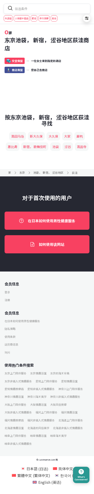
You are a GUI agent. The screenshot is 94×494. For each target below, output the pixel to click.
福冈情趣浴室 (69, 412)
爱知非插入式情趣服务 (41, 389)
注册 (7, 300)
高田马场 (17, 136)
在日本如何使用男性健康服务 (51, 220)
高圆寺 (81, 146)
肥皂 (34, 18)
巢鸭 (79, 136)
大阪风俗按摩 (58, 404)
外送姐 (8, 18)
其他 (54, 18)
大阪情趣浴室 (38, 404)
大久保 (53, 136)
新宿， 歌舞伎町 (34, 146)
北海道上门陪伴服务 (70, 420)
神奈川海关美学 (37, 396)
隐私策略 (10, 329)
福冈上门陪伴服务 (46, 412)
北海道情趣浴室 (14, 428)
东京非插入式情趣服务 (18, 381)
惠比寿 (12, 146)
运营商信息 (11, 344)
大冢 (67, 136)
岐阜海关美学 (58, 435)
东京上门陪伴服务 (15, 373)
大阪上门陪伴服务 (15, 404)
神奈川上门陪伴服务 (70, 389)
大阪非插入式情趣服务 (18, 412)
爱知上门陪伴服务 (46, 381)
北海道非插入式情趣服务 (68, 428)
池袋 (55, 146)
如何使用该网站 (51, 244)
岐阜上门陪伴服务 (15, 435)
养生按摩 (44, 18)
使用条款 (10, 336)
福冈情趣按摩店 (14, 420)
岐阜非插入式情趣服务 (18, 443)
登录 (7, 292)
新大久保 (36, 136)
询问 (7, 352)
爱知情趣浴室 (69, 381)
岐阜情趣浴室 (38, 435)
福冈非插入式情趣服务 (41, 420)
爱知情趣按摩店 (14, 389)
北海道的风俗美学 (38, 428)
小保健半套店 (22, 18)
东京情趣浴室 (38, 373)
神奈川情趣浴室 (14, 396)
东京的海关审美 (59, 373)
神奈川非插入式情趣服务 (65, 396)
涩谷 (68, 146)
